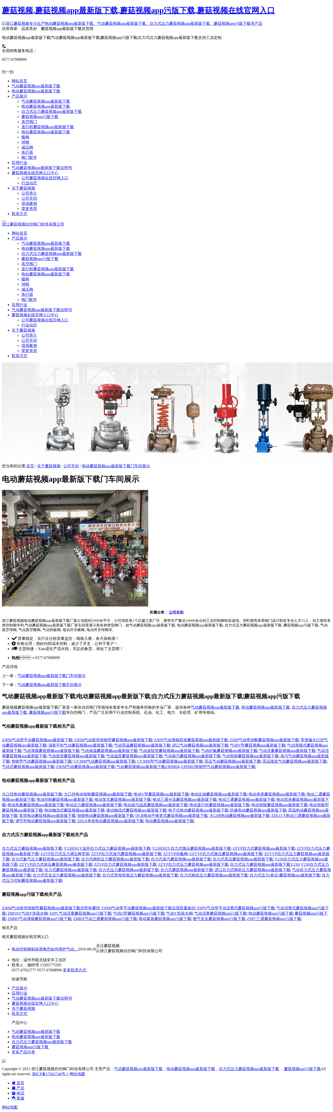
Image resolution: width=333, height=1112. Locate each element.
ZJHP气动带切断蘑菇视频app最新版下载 (264, 740)
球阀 (25, 284)
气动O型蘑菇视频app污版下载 (139, 913)
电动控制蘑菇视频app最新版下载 (65, 799)
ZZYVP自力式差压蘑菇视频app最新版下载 (55, 864)
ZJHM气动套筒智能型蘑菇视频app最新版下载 (113, 740)
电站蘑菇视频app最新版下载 (45, 274)
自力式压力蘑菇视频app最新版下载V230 (264, 864)
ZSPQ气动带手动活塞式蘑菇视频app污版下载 (236, 908)
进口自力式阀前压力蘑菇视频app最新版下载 (252, 870)
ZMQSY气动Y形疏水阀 (28, 913)
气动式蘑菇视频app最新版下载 (28, 767)
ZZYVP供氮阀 (175, 854)
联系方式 (19, 356)
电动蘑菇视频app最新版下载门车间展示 (116, 466)
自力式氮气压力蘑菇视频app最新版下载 (45, 859)
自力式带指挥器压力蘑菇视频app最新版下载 (140, 875)
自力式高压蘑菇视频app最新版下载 (243, 859)
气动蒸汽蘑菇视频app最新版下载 (192, 756)
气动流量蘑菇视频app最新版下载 (287, 751)
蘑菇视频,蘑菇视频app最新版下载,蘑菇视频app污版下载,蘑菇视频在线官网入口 (138, 10)
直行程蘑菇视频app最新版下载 (47, 269)
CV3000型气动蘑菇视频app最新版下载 (170, 761)
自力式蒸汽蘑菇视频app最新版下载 (181, 859)
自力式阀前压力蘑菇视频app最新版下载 (115, 859)
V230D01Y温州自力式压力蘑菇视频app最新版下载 (107, 848)
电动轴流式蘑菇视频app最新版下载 (74, 810)
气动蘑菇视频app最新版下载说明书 (42, 310)
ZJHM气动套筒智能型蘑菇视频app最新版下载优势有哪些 (51, 908)
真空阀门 (29, 264)
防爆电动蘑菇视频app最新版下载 (258, 810)
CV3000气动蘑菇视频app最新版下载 (104, 761)
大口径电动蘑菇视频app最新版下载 (32, 794)
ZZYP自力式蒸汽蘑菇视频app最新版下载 (126, 854)
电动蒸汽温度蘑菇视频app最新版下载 (156, 805)
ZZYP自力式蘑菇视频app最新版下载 (264, 848)
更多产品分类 (23, 1052)
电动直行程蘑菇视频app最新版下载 (219, 805)
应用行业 (19, 305)
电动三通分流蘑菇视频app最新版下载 (185, 799)
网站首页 (19, 233)
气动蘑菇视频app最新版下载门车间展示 (52, 676)
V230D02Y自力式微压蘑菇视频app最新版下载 (191, 848)
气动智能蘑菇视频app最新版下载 (250, 756)
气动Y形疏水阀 (179, 913)
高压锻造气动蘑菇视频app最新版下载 (295, 761)
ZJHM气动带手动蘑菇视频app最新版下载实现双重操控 (148, 908)
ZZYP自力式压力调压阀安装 (64, 854)
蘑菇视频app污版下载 (39, 259)
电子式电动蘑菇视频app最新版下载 (198, 810)
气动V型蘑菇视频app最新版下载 (257, 745)
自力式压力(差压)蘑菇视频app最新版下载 (285, 875)
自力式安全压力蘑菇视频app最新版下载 (67, 875)
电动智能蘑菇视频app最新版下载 (279, 805)
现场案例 (29, 346)
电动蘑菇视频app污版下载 (270, 913)
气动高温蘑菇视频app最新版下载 (142, 745)
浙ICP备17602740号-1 (50, 1074)
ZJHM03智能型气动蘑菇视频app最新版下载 (218, 767)
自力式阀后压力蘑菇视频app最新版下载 (214, 875)
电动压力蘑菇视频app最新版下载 (94, 805)
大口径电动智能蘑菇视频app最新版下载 (98, 794)
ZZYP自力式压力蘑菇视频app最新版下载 (193, 864)
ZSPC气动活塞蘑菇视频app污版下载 (80, 913)
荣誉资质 (29, 351)
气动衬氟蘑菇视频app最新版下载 (229, 751)
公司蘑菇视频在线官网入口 (44, 320)
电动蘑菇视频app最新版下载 (45, 248)
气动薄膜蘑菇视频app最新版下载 (51, 751)
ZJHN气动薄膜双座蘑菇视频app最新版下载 (191, 740)
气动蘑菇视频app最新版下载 (45, 243)
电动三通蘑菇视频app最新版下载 (246, 799)
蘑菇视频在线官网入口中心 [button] (35, 315)
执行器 (27, 294)
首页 (30, 466)
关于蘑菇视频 (48, 466)
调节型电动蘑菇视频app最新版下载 (45, 821)
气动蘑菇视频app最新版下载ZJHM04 (148, 767)
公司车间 (29, 340)
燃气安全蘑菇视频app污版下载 (219, 919)
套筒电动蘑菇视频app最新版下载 (47, 816)
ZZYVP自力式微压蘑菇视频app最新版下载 (226, 854)
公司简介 (29, 335)
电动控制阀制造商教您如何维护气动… (45, 949)
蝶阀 (25, 279)
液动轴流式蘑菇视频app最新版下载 (136, 810)
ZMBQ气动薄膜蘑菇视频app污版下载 (39, 919)
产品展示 (19, 988)
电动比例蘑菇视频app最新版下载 (219, 794)
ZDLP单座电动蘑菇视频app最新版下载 (110, 821)
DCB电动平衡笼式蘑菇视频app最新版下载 (171, 816)
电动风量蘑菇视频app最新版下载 (36, 805)
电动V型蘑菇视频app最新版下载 (161, 794)
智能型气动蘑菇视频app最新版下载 (41, 761)
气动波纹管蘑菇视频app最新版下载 (169, 751)
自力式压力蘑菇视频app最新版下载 (51, 254)
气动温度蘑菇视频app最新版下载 (134, 756)
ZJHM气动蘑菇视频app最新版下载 (85, 767)
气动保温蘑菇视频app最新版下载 (109, 751)
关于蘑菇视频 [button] (23, 330)
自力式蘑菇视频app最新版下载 (70, 870)
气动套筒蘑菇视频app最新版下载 (76, 756)
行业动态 (29, 325)
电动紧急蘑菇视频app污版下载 (165, 919)
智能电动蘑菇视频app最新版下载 (105, 816)
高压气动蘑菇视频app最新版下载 (233, 761)
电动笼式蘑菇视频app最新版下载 (123, 799)
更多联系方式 (74, 970)
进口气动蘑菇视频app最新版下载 (200, 745)
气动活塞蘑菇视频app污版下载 (220, 913)
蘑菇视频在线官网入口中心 (35, 1003)
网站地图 (77, 1074)
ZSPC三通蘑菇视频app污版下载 (274, 919)
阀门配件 (29, 300)
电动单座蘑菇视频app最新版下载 (277, 794)
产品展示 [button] (19, 238)
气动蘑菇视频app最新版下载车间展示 (50, 685)
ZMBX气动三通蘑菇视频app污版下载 (105, 919)
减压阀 (27, 289)
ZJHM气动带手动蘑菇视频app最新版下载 (37, 740)
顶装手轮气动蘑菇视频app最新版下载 (80, 745)
